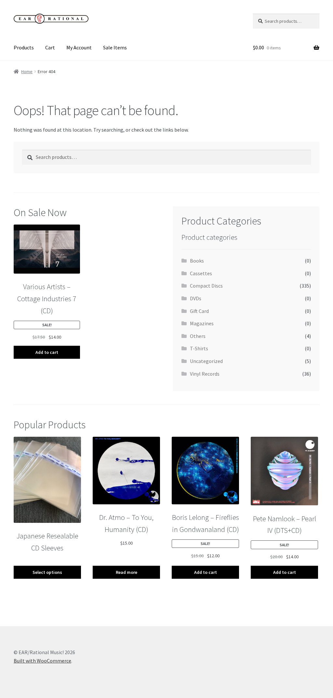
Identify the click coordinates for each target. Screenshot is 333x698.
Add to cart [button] (46, 352)
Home (27, 71)
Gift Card (199, 311)
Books (197, 260)
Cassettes (201, 273)
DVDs (195, 298)
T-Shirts (199, 348)
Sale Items (115, 47)
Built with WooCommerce (42, 660)
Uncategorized (206, 361)
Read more (126, 572)
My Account (79, 47)
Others (198, 336)
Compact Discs (206, 285)
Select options (47, 572)
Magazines (202, 323)
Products (24, 47)
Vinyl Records (205, 373)
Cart (50, 47)
